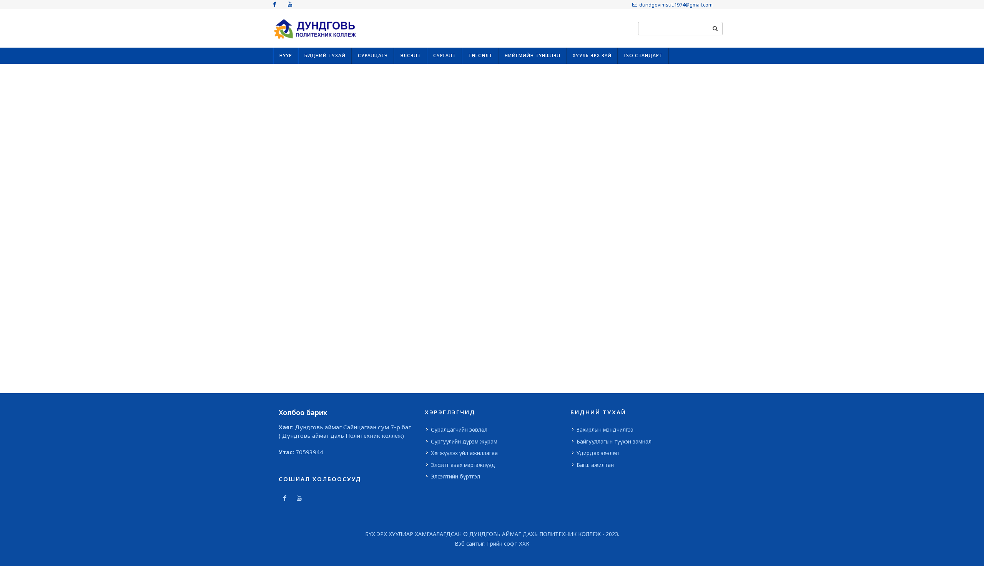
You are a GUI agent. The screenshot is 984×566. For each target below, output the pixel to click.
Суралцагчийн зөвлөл (459, 429)
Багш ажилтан (595, 464)
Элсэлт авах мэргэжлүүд (463, 464)
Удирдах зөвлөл (598, 453)
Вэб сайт (466, 543)
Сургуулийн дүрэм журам (464, 441)
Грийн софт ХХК (508, 543)
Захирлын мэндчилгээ (605, 429)
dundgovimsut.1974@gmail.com (676, 4)
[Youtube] (290, 4)
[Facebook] (274, 4)
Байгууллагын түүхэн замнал (614, 441)
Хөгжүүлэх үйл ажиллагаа (464, 453)
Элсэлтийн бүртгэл (455, 476)
